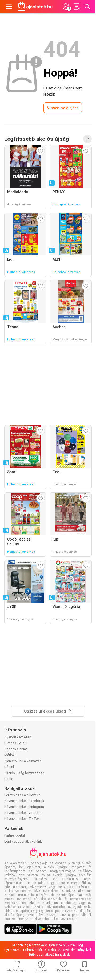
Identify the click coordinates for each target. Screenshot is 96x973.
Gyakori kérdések (17, 737)
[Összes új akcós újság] (87, 139)
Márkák (10, 755)
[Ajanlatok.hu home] (35, 7)
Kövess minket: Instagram (24, 807)
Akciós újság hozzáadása (24, 773)
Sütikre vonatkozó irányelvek (49, 955)
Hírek (8, 779)
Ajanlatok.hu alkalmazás (23, 761)
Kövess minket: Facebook (24, 801)
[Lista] (77, 6)
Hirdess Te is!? (15, 743)
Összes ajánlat (15, 749)
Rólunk (9, 767)
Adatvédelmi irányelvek (75, 950)
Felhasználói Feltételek (39, 950)
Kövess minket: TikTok (22, 819)
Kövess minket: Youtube (22, 813)
